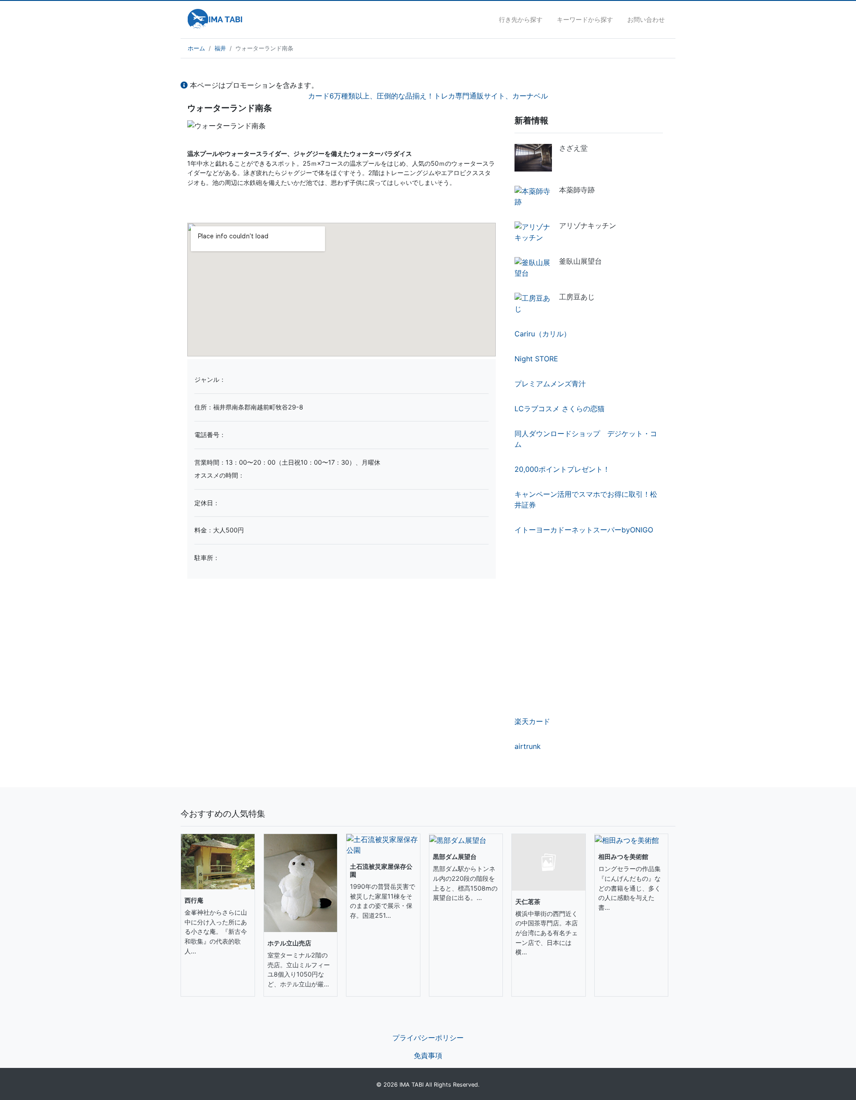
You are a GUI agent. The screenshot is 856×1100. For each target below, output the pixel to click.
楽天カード (532, 721)
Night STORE (536, 358)
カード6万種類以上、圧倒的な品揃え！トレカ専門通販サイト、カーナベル (428, 95)
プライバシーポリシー (428, 1037)
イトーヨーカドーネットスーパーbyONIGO (583, 529)
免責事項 (428, 1055)
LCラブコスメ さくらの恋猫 (559, 408)
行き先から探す (521, 19)
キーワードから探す (585, 19)
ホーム (196, 48)
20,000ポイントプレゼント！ (562, 469)
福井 (220, 48)
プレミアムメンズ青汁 (550, 383)
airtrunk (527, 746)
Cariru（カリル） (542, 333)
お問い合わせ (646, 19)
